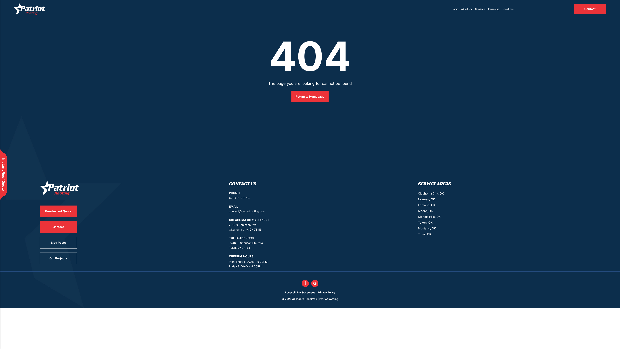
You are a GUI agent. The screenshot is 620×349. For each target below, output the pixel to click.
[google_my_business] (314, 284)
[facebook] (305, 284)
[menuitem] (455, 9)
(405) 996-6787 (239, 198)
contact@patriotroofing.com (247, 211)
